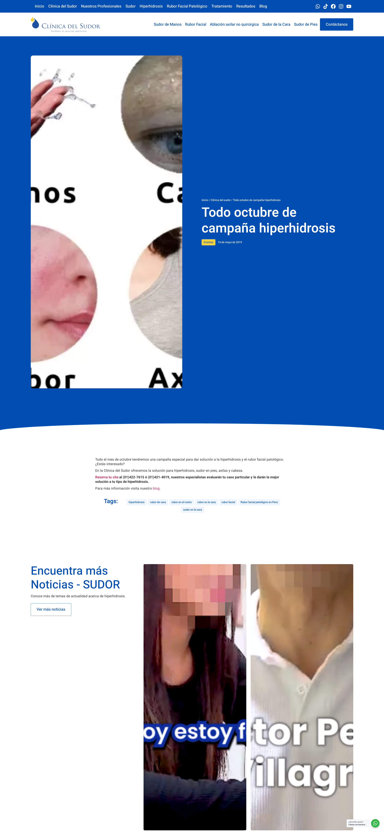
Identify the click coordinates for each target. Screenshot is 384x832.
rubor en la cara (206, 502)
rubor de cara (158, 502)
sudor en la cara (192, 510)
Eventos (208, 242)
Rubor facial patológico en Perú (259, 502)
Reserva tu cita (106, 477)
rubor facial (228, 502)
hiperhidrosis (136, 502)
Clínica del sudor (221, 200)
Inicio (205, 200)
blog (156, 488)
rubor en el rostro (181, 502)
